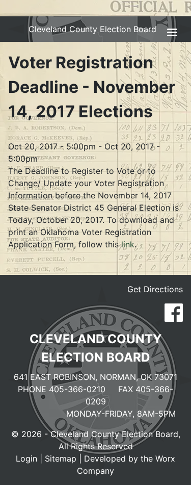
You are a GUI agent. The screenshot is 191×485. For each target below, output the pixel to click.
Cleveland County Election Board (92, 29)
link (126, 244)
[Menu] (171, 33)
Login (26, 458)
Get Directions (155, 289)
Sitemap (60, 458)
